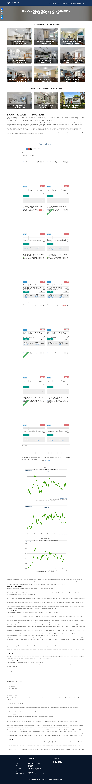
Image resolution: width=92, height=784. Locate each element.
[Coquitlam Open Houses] (19, 55)
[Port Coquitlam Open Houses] (72, 55)
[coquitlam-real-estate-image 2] (19, 100)
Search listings (46, 144)
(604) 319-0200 (37, 248)
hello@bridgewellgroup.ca (35, 768)
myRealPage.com (47, 460)
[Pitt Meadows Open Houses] (46, 74)
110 (55, 452)
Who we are (18, 768)
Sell (17, 763)
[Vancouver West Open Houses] (72, 36)
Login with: (23, 148)
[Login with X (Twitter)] (31, 149)
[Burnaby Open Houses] (19, 36)
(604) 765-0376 (26, 248)
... (52, 452)
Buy (17, 765)
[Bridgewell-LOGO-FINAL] (14, 3)
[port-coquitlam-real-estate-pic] (72, 100)
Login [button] (38, 148)
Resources (18, 766)
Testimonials (19, 771)
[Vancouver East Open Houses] (46, 36)
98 (49, 452)
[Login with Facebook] (27, 149)
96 (41, 452)
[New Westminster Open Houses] (19, 74)
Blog (17, 770)
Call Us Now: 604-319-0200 (80, 1)
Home (17, 762)
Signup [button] (35, 148)
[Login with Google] (29, 149)
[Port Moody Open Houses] (46, 55)
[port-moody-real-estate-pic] (46, 100)
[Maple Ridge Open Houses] (72, 74)
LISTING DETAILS (26, 196)
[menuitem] (50, 3)
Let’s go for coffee (20, 773)
